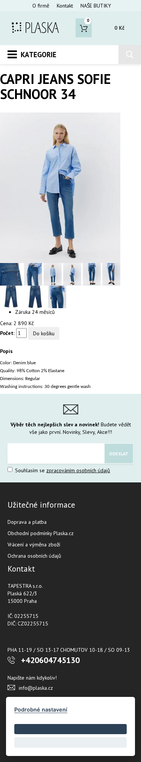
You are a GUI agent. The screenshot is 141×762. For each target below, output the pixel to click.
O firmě (40, 5)
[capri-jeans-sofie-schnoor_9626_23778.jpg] (34, 274)
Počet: (7, 333)
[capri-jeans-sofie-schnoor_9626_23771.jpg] (36, 296)
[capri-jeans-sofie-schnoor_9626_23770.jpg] (12, 274)
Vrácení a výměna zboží (34, 544)
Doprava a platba (27, 522)
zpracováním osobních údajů (78, 470)
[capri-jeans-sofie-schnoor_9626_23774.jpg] (111, 274)
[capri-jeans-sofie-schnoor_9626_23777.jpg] (53, 274)
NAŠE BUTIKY (95, 5)
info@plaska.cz (36, 687)
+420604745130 (50, 660)
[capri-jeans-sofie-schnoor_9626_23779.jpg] (57, 296)
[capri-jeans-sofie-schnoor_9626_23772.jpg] (12, 296)
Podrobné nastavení (40, 709)
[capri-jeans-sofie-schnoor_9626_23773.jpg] (60, 187)
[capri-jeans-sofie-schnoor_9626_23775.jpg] (92, 274)
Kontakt (65, 5)
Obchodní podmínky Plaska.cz (41, 533)
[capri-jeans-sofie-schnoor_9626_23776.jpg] (73, 274)
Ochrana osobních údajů (34, 555)
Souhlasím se (62, 470)
